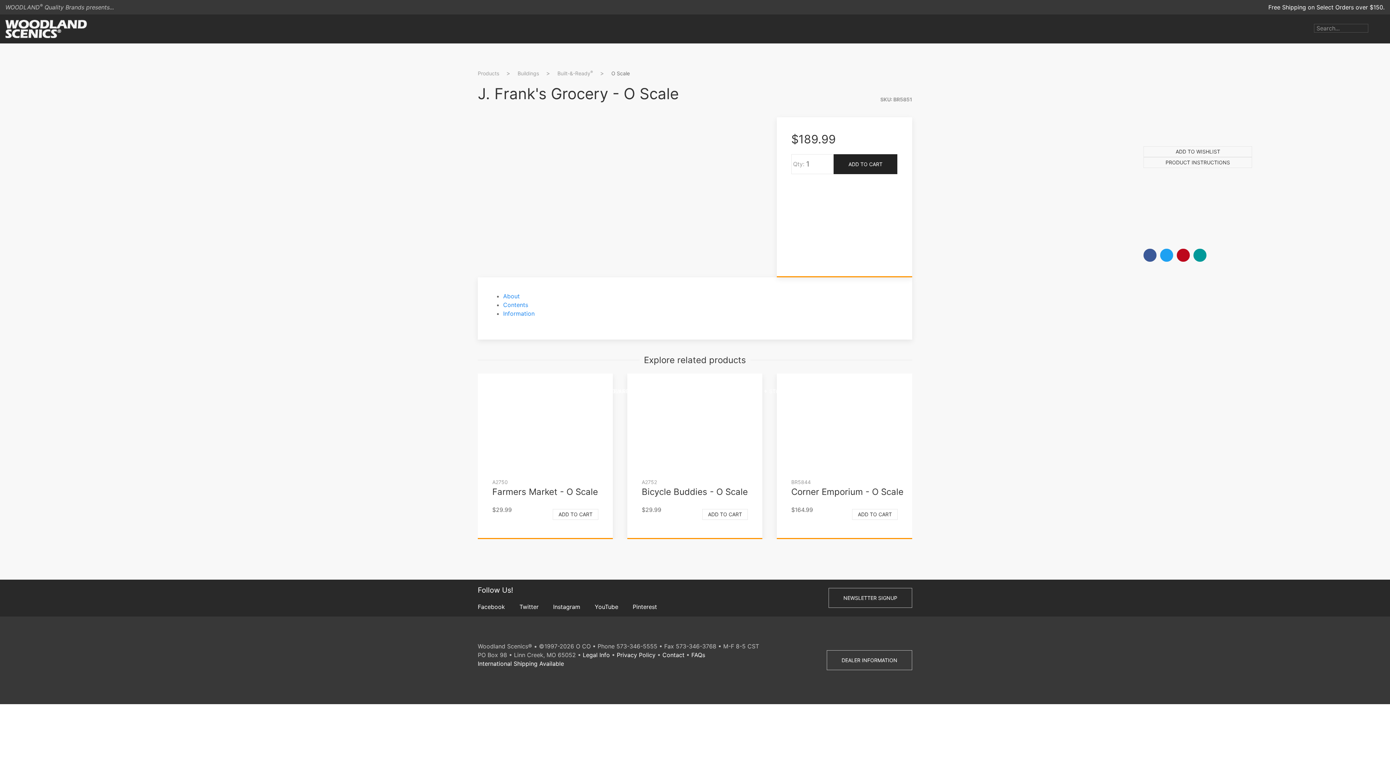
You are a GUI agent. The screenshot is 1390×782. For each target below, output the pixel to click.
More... (873, 391)
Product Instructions (1198, 162)
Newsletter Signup (870, 598)
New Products (630, 391)
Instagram (566, 606)
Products (536, 391)
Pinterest (645, 606)
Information (519, 313)
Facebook (491, 606)
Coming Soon (580, 391)
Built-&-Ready (575, 73)
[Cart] (1384, 28)
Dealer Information (869, 660)
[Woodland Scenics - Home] (46, 28)
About (511, 296)
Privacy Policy (636, 655)
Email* (931, 167)
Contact (673, 655)
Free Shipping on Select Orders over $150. (1326, 7)
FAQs (698, 655)
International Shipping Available (521, 663)
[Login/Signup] (1373, 28)
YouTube (606, 606)
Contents (515, 304)
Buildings (528, 73)
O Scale (620, 73)
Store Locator (790, 391)
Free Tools (837, 391)
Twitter (529, 606)
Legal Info (596, 655)
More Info (937, 223)
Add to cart (576, 514)
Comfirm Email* (944, 190)
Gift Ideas (674, 391)
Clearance (714, 391)
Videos (749, 391)
